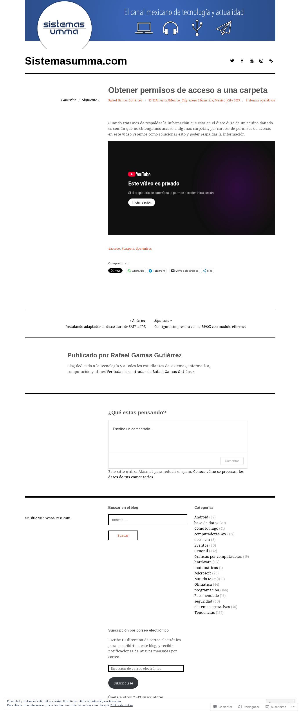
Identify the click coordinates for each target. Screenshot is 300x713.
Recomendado (206, 595)
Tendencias (204, 612)
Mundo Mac (204, 578)
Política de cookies (121, 705)
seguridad (203, 601)
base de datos (206, 522)
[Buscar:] (147, 519)
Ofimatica (203, 584)
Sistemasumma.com (76, 61)
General (201, 550)
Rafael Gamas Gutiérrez (125, 100)
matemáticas (206, 567)
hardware (202, 561)
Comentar (232, 461)
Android (201, 517)
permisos (145, 248)
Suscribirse (123, 683)
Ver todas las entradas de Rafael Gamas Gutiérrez (150, 371)
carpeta (129, 248)
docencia (202, 539)
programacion (206, 589)
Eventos (201, 545)
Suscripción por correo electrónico (138, 630)
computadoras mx (210, 533)
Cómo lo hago (206, 528)
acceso (115, 248)
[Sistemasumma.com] (150, 24)
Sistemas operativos (260, 100)
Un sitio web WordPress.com (47, 518)
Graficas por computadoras (218, 556)
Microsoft (202, 573)
